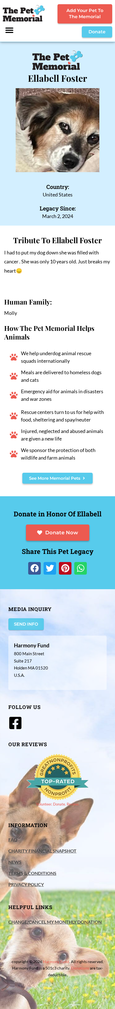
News (14, 862)
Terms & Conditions (32, 873)
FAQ (12, 839)
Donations (80, 968)
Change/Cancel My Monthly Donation (55, 921)
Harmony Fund (56, 961)
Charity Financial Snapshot (42, 850)
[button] (9, 30)
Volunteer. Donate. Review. (57, 804)
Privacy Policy (26, 884)
